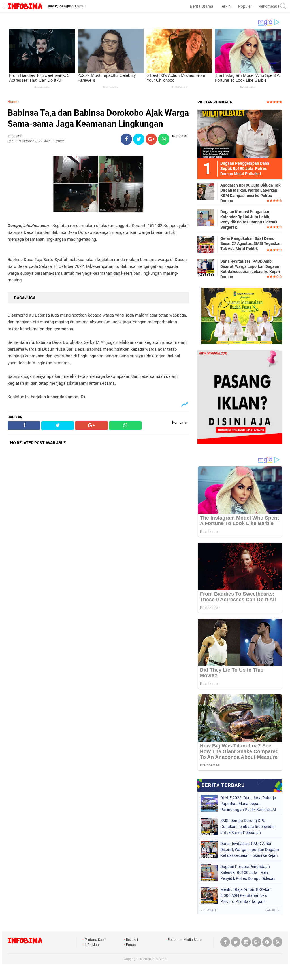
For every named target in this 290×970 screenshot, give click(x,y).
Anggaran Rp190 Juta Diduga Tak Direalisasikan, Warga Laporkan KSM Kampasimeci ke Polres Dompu (250, 193)
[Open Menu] (7, 6)
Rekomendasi (270, 6)
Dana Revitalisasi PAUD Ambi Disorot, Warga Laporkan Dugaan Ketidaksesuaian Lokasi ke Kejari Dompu (250, 269)
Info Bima (159, 959)
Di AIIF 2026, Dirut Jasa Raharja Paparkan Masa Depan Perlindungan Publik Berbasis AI (248, 803)
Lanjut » (272, 910)
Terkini (225, 6)
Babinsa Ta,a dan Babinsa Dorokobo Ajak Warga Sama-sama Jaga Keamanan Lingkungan (98, 118)
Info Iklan (92, 945)
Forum (131, 945)
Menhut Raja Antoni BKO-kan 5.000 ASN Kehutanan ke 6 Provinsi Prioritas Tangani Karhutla (246, 895)
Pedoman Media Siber (184, 940)
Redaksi (132, 940)
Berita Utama (201, 6)
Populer (245, 6)
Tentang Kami (95, 940)
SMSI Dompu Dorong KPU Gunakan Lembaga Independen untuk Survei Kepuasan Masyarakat (248, 826)
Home (12, 102)
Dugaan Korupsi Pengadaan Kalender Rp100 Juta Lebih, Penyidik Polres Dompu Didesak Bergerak (248, 219)
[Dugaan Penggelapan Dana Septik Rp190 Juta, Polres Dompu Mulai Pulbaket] (239, 133)
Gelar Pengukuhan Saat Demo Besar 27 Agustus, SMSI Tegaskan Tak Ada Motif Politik (251, 243)
